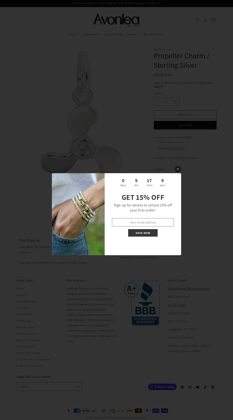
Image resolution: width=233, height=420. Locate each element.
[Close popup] (178, 169)
